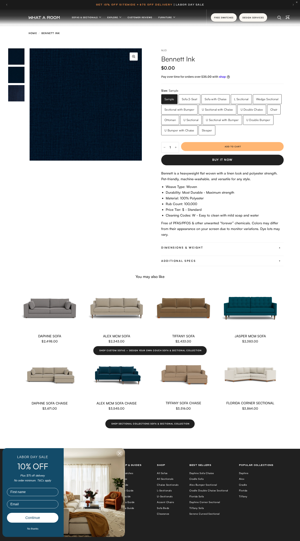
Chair (273, 109)
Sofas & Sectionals (85, 17)
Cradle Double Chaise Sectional (208, 490)
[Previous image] (29, 104)
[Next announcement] (293, 4)
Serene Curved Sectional (204, 513)
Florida (243, 490)
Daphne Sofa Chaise (50, 403)
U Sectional (190, 120)
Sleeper (207, 130)
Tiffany (243, 496)
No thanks (32, 528)
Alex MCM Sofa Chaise (117, 403)
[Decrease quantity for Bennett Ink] (164, 147)
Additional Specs (178, 260)
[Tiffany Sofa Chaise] (183, 375)
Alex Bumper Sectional (203, 484)
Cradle (243, 484)
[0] (287, 17)
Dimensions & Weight (182, 247)
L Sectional (241, 99)
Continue (32, 518)
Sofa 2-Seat (189, 99)
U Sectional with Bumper (222, 120)
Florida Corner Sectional (250, 403)
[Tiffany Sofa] (183, 308)
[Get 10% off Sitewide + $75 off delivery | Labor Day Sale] (150, 4)
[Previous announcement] (6, 4)
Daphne (244, 473)
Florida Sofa (196, 496)
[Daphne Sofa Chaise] (49, 375)
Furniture (165, 17)
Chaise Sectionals (167, 484)
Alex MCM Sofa (116, 336)
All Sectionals (165, 478)
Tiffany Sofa (183, 336)
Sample (169, 99)
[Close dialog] (119, 453)
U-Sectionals (164, 496)
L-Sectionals (164, 490)
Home (33, 33)
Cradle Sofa (196, 478)
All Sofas (162, 473)
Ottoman (170, 120)
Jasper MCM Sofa (250, 336)
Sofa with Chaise (216, 99)
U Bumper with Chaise (179, 130)
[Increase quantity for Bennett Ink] (176, 147)
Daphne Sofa (49, 336)
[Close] (298, 2)
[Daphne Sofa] (49, 308)
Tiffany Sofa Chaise (183, 403)
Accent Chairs (165, 502)
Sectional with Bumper (179, 109)
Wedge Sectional (267, 99)
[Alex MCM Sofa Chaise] (116, 375)
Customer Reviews (140, 17)
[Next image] (141, 104)
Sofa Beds (163, 508)
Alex (241, 478)
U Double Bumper (258, 120)
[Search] (279, 17)
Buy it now (222, 159)
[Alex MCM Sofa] (116, 308)
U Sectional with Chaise (217, 109)
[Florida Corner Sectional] (250, 375)
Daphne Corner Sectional (204, 502)
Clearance (163, 513)
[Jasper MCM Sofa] (250, 308)
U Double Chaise (252, 109)
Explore (113, 17)
